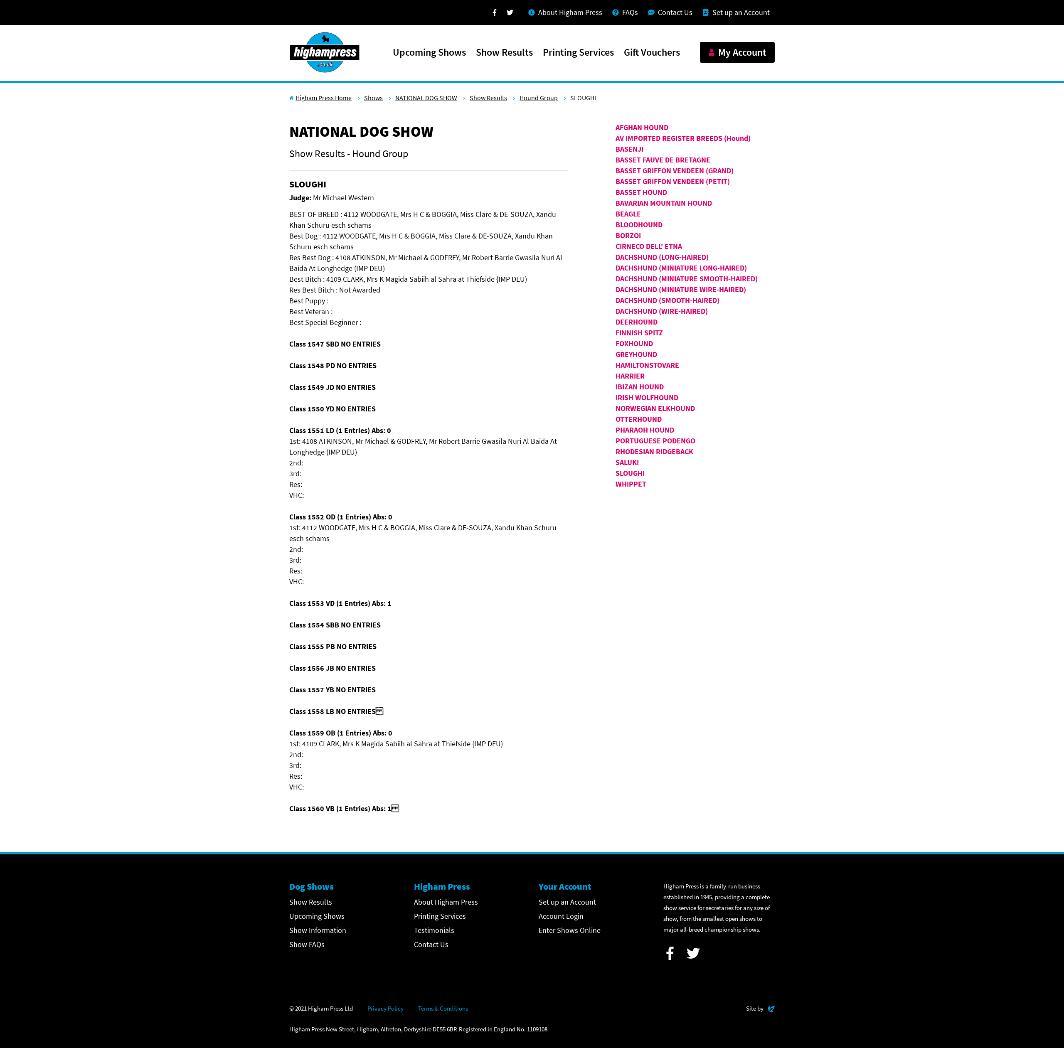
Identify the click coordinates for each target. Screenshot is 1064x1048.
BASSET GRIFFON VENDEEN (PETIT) (673, 181)
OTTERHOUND (639, 419)
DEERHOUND (637, 322)
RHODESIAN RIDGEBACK (654, 451)
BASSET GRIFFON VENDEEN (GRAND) (675, 170)
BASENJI (629, 149)
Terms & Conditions (443, 1008)
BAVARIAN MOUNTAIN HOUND (664, 203)
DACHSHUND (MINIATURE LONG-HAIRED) (681, 268)
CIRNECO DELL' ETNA (649, 246)
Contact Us (431, 944)
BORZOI (628, 235)
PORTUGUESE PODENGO (655, 440)
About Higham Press (446, 902)
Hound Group (539, 97)
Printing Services (578, 53)
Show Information (317, 930)
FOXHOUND (634, 343)
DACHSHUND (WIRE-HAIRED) (662, 311)
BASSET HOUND (641, 192)
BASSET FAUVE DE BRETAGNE (663, 160)
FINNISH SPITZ (639, 332)
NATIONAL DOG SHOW (426, 97)
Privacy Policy (385, 1008)
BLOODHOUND (639, 224)
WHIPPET (631, 484)
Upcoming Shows (429, 53)
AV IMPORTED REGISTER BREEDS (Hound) (683, 138)
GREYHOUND (636, 354)
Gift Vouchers (652, 53)
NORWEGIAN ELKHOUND (655, 408)
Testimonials (434, 930)
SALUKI (627, 462)
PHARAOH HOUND (645, 430)
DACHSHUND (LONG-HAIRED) (662, 257)
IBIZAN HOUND (640, 386)
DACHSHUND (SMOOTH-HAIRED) (667, 300)
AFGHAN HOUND (642, 127)
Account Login (561, 916)
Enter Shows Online (570, 930)
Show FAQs (307, 944)
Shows (373, 97)
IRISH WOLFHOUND (647, 397)
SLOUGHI (630, 473)
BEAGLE (628, 214)
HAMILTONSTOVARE (647, 365)
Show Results (504, 53)
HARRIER (630, 376)
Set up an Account (567, 902)
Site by (760, 1008)
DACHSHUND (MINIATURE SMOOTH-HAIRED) (687, 278)
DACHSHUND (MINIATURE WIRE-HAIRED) (681, 289)
